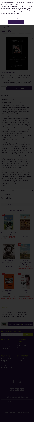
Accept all (16, 22)
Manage (16, 18)
